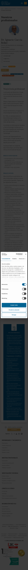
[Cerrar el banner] (25, 254)
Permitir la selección (14, 310)
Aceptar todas (14, 305)
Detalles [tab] (14, 258)
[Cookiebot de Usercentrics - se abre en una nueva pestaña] (16, 254)
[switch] (24, 289)
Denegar (14, 314)
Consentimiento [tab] (6, 258)
